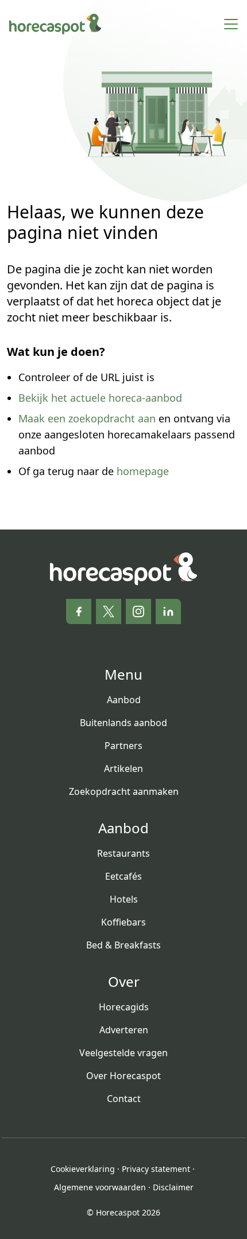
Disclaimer (173, 1187)
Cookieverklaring (83, 1168)
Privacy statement (156, 1168)
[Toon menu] (231, 24)
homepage (143, 471)
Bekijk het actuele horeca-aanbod (100, 398)
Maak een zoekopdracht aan (87, 418)
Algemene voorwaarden (100, 1187)
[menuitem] (123, 700)
